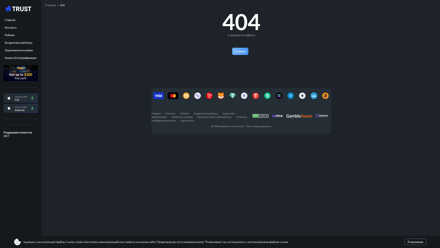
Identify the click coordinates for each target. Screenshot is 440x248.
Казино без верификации (20, 57)
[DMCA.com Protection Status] (262, 117)
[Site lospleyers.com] (20, 8)
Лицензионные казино (19, 50)
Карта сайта (187, 120)
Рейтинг (10, 35)
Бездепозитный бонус (19, 42)
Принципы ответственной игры (214, 116)
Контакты (11, 27)
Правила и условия (182, 116)
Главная (10, 20)
